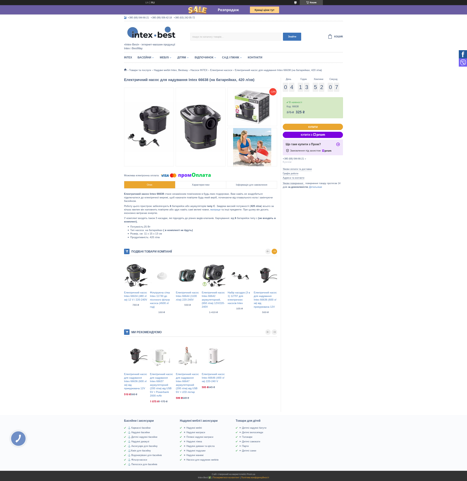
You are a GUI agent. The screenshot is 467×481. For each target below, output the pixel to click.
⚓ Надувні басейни (139, 432)
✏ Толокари (245, 437)
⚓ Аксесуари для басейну (143, 446)
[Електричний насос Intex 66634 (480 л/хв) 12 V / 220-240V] (135, 275)
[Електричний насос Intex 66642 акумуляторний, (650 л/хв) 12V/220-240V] (213, 275)
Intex (128, 57)
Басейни (144, 57)
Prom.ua (251, 474)
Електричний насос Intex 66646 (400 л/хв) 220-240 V (213, 378)
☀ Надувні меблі (193, 427)
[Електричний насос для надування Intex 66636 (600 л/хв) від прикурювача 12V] (265, 275)
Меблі (164, 57)
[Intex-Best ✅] (156, 32)
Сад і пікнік (230, 57)
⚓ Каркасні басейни (139, 427)
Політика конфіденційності (255, 477)
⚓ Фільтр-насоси (137, 459)
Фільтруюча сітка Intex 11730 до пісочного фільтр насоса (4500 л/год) (160, 299)
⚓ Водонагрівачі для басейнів (145, 455)
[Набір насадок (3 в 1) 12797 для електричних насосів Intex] (239, 275)
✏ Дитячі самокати (249, 441)
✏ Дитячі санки (247, 450)
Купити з (306, 135)
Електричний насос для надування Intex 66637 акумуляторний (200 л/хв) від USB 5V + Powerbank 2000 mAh (161, 385)
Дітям (181, 57)
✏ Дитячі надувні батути (252, 427)
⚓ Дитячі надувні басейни (142, 437)
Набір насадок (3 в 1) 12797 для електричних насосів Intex (239, 298)
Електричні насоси (221, 70)
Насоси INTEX (198, 70)
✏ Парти (244, 446)
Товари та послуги (140, 70)
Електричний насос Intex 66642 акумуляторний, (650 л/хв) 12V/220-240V (213, 299)
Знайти (292, 36)
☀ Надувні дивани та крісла (199, 446)
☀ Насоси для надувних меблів (201, 459)
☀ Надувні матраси (194, 432)
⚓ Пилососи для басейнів (142, 464)
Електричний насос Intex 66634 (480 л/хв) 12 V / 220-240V (135, 296)
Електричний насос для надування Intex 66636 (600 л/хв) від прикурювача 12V (265, 299)
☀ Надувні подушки (194, 450)
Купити (313, 127)
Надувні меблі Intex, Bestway (171, 70)
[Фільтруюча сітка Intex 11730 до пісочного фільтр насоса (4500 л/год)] (161, 275)
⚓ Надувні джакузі (138, 441)
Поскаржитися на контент (226, 477)
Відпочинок (204, 57)
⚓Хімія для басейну (139, 450)
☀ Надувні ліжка (193, 441)
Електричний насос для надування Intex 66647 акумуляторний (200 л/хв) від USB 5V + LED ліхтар (187, 383)
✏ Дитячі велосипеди (251, 432)
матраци (215, 209)
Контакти (255, 57)
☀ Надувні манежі (194, 455)
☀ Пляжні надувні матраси (198, 437)
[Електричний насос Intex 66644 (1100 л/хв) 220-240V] (187, 275)
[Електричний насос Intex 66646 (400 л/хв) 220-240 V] (213, 356)
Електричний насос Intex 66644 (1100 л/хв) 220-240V (187, 296)
